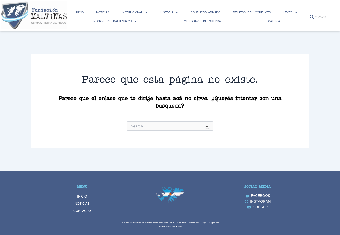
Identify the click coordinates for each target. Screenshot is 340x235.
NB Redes (176, 226)
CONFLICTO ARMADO (205, 12)
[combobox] (322, 17)
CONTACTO (82, 211)
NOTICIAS (102, 12)
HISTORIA (166, 12)
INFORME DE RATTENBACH (112, 21)
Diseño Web (164, 226)
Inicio (79, 12)
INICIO (82, 196)
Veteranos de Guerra (202, 21)
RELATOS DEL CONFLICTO (252, 12)
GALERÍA (274, 21)
